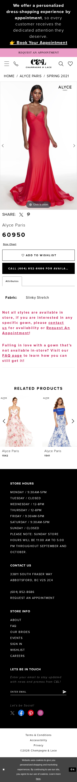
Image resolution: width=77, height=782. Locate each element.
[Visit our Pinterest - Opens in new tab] (31, 713)
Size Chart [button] (9, 244)
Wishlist (17, 650)
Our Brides (20, 632)
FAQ (13, 626)
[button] (6, 63)
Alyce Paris (30, 76)
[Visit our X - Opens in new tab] (12, 713)
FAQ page (12, 355)
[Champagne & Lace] (38, 63)
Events (16, 638)
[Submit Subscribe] (64, 691)
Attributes (12, 281)
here (38, 778)
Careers (17, 656)
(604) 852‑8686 (22, 592)
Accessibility (38, 740)
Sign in (16, 644)
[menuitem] (6, 63)
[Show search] (61, 63)
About (16, 620)
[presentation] (17, 421)
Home (9, 76)
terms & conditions (38, 735)
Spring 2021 (58, 76)
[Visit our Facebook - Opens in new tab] (21, 713)
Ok (73, 769)
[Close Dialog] (4, 770)
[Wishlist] (70, 63)
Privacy (39, 745)
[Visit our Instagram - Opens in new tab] (40, 713)
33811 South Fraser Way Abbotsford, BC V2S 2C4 (31, 577)
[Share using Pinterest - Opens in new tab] (28, 214)
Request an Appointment (32, 598)
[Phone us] (16, 63)
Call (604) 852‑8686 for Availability (41, 268)
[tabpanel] (38, 146)
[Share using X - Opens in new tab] (21, 214)
